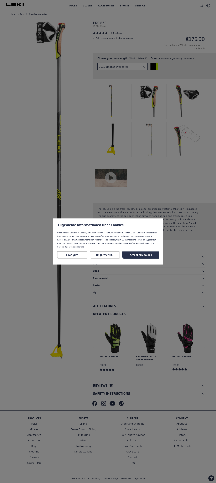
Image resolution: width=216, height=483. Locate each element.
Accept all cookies (141, 255)
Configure (72, 255)
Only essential (104, 255)
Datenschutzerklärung (74, 247)
